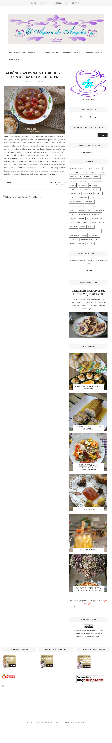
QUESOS (90, 227)
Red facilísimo (74, 235)
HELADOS (73, 210)
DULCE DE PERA (88, 509)
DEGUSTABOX (83, 197)
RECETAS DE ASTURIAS (71, 53)
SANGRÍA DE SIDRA (88, 550)
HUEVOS (90, 210)
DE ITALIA (96, 189)
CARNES (56, 185)
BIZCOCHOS (74, 172)
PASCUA (86, 222)
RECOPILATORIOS (95, 231)
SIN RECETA (74, 239)
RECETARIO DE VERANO (49, 53)
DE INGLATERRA (85, 189)
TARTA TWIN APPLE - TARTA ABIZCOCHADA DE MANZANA (88, 589)
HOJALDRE (82, 210)
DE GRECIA (73, 189)
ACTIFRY (73, 168)
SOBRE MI (44, 3)
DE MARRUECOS (75, 193)
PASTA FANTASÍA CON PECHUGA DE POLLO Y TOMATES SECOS (88, 467)
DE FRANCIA (93, 185)
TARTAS (96, 239)
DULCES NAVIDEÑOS (76, 202)
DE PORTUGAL (87, 193)
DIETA (92, 197)
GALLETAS (95, 206)
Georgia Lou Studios (79, 722)
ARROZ (91, 168)
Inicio (33, 3)
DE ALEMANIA (84, 181)
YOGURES (90, 243)
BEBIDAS (99, 168)
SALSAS (84, 235)
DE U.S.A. (73, 197)
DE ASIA (62, 185)
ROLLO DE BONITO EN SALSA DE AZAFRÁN (88, 428)
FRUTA (87, 206)
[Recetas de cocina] (9, 678)
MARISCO (73, 214)
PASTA (94, 222)
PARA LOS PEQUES (76, 222)
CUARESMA (73, 181)
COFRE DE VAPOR (75, 177)
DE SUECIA (98, 193)
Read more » (12, 183)
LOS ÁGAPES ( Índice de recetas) (22, 53)
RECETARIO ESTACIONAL (78, 231)
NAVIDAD (73, 218)
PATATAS (101, 222)
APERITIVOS (82, 168)
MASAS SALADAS (84, 214)
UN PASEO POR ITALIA (94, 53)
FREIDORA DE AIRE (76, 206)
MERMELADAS (14, 59)
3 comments (39, 81)
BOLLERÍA (84, 172)
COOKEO (97, 177)
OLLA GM (82, 218)
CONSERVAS (88, 177)
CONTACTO (76, 3)
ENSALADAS (90, 202)
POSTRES (83, 227)
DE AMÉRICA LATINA (98, 181)
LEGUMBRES (100, 210)
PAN (88, 218)
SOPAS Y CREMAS (86, 239)
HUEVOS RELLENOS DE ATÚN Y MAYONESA (88, 387)
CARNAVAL (93, 172)
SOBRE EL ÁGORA (60, 3)
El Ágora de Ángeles (48, 722)
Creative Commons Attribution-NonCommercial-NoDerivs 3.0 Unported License (88, 633)
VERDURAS (81, 243)
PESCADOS (73, 227)
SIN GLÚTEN (93, 235)
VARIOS (72, 243)
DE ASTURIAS (82, 185)
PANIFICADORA (97, 218)
